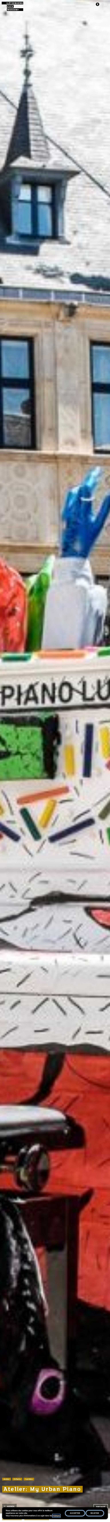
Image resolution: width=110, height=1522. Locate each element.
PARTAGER (100, 1506)
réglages (56, 1515)
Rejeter (95, 1513)
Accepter (75, 1513)
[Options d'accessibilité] (97, 4)
